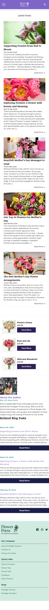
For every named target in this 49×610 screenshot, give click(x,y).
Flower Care (6, 571)
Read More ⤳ (39, 73)
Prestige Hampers (9, 593)
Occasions (5, 575)
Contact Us (5, 550)
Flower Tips (6, 568)
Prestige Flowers (8, 590)
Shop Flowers (7, 579)
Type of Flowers (8, 564)
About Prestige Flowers (11, 546)
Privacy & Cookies (8, 553)
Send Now (26, 330)
